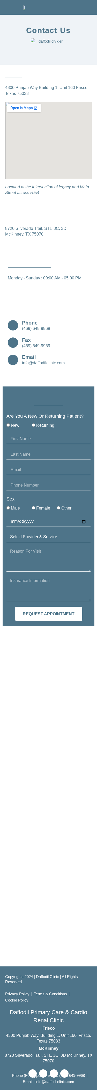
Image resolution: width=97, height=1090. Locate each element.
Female (43, 508)
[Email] (13, 360)
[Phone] (13, 325)
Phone (30, 323)
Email (29, 357)
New (15, 425)
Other (66, 508)
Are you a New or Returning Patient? (45, 416)
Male (15, 508)
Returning (45, 425)
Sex (10, 499)
